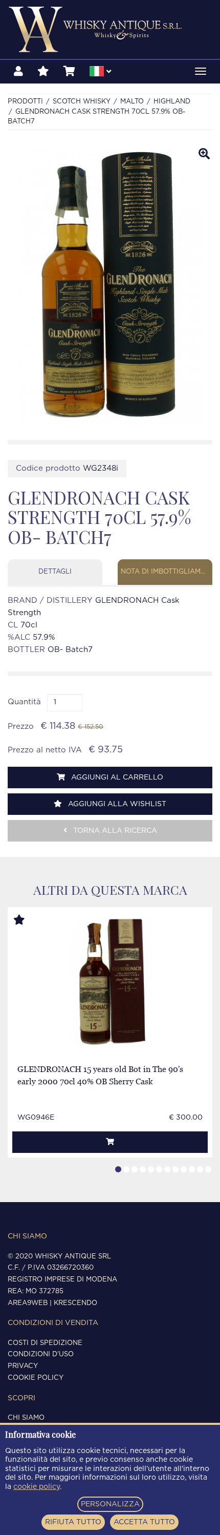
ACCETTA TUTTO (144, 1522)
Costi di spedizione (45, 1343)
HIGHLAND (171, 101)
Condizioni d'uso (41, 1354)
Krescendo (75, 1303)
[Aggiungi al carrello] (110, 1142)
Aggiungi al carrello (116, 777)
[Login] (18, 71)
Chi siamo (26, 1418)
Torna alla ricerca (114, 830)
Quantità (24, 702)
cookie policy (36, 1486)
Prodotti (25, 101)
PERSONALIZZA (110, 1504)
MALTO (132, 101)
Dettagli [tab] (55, 572)
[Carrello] (69, 71)
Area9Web (28, 1303)
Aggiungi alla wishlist (116, 804)
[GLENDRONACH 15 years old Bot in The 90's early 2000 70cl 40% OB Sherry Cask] (110, 983)
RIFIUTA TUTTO (73, 1522)
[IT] (100, 73)
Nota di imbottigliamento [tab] (166, 572)
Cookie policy (35, 1378)
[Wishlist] (43, 71)
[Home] (110, 29)
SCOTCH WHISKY (82, 101)
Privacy (23, 1366)
